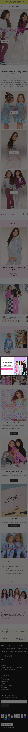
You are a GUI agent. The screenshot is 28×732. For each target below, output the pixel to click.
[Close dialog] (26, 357)
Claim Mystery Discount (7, 369)
